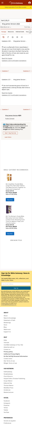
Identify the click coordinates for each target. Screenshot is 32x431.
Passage (3, 31)
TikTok (6, 408)
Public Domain (9, 118)
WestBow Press (8, 388)
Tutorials (6, 342)
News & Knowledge (10, 318)
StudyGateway (8, 374)
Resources (11, 31)
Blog (5, 327)
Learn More (8, 137)
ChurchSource (8, 376)
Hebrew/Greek (20, 31)
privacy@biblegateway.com (8, 304)
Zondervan (7, 390)
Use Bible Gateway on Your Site (13, 345)
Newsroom (7, 329)
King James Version (11, 115)
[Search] (29, 20)
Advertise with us (9, 347)
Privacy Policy (5, 303)
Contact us (7, 349)
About (5, 316)
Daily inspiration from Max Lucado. (16, 7)
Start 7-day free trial (10, 133)
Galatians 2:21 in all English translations (14, 95)
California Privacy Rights (12, 354)
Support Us (7, 332)
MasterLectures (8, 392)
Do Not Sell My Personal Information (16, 356)
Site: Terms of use (9, 361)
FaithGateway (8, 372)
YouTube (6, 412)
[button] (29, 3)
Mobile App (7, 322)
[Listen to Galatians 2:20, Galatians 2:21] (22, 37)
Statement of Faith (9, 320)
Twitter (6, 410)
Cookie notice (8, 358)
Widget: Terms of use (10, 363)
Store (5, 325)
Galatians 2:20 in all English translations (14, 61)
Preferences (7, 423)
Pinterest (6, 405)
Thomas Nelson (8, 385)
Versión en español (10, 421)
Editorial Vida (8, 383)
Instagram (7, 403)
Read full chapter (7, 58)
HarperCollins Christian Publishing (14, 378)
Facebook (7, 401)
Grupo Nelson (8, 381)
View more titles (16, 240)
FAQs (5, 340)
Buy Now (10, 200)
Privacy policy (8, 352)
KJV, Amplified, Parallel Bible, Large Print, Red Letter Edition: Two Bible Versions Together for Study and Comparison (16, 186)
